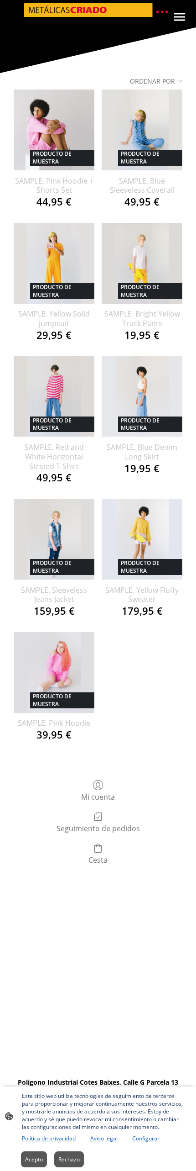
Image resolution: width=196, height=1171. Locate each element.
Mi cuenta (98, 797)
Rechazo (69, 1159)
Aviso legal (104, 1138)
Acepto (34, 1159)
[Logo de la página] (98, 10)
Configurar (146, 1138)
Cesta (98, 860)
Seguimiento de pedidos (98, 828)
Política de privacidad (49, 1138)
